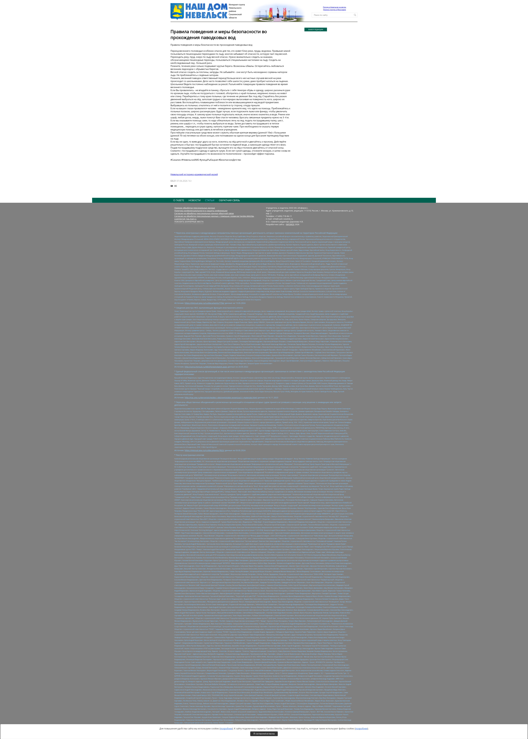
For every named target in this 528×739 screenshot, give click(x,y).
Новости (195, 200)
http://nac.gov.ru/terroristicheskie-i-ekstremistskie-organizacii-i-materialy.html (221, 397)
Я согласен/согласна (264, 734)
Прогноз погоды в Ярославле (334, 10)
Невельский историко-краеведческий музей (194, 174)
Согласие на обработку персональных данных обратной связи (204, 213)
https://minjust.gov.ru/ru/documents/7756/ (204, 303)
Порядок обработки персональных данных (194, 208)
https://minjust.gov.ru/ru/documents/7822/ (204, 450)
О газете (178, 200)
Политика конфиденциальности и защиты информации (200, 210)
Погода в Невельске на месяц (334, 7)
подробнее (226, 728)
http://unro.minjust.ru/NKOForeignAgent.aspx (206, 366)
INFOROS (290, 224)
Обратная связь (229, 200)
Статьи (209, 200)
